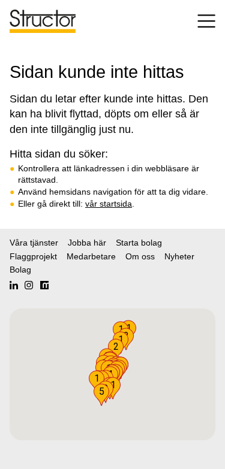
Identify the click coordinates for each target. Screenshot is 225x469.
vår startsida (108, 203)
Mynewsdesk (44, 285)
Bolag (20, 269)
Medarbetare (91, 256)
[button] (101, 394)
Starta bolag (139, 242)
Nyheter (179, 256)
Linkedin (14, 285)
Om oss (140, 256)
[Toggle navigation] (201, 21)
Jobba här (87, 242)
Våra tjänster (34, 242)
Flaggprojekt (33, 256)
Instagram (29, 285)
